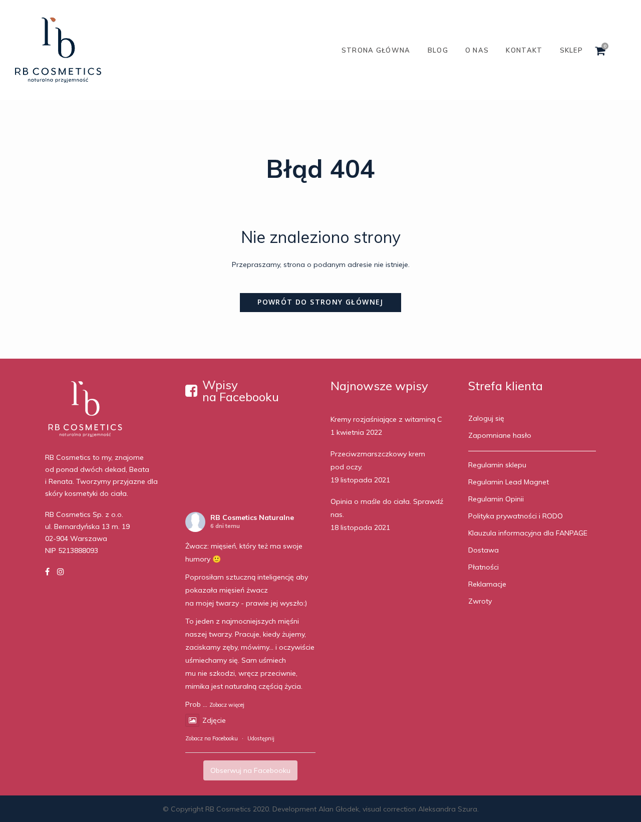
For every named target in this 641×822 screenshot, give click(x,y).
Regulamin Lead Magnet (508, 481)
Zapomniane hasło (499, 435)
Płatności (483, 567)
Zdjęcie (214, 720)
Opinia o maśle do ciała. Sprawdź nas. (387, 508)
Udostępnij (260, 738)
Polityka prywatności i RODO (515, 515)
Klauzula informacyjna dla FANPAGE (527, 532)
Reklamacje (487, 584)
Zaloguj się (486, 418)
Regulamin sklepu (497, 464)
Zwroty (480, 601)
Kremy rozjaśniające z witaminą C (386, 419)
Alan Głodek (338, 808)
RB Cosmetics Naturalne (252, 517)
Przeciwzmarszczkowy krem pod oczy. (378, 460)
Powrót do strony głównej (320, 302)
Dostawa (483, 550)
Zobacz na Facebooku (211, 738)
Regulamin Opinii (496, 498)
